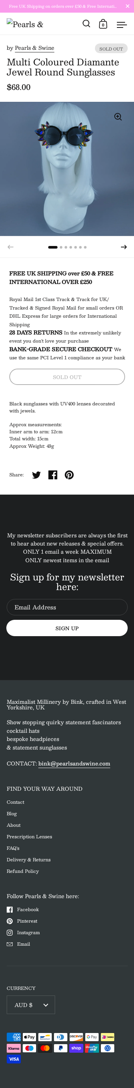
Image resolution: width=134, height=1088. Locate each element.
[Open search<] (86, 23)
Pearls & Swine (34, 47)
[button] (124, 247)
